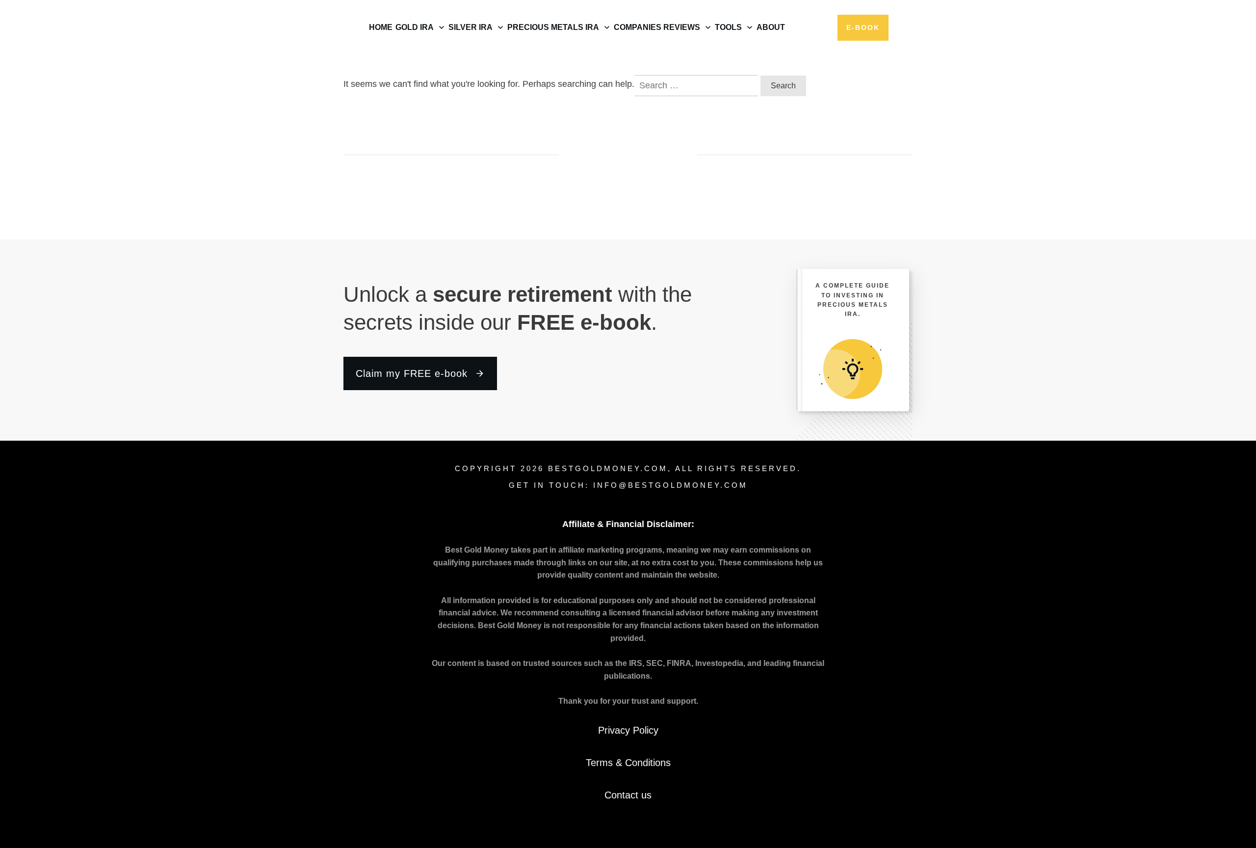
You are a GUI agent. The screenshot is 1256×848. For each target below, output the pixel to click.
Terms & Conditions (628, 762)
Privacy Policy (628, 730)
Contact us (628, 795)
